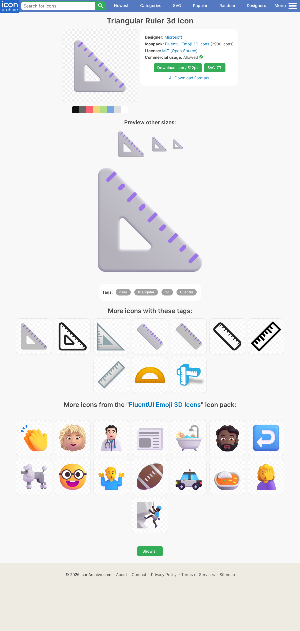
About (121, 574)
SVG (177, 5)
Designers (256, 5)
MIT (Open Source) (180, 50)
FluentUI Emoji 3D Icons (187, 44)
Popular (200, 5)
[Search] (100, 5)
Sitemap (227, 574)
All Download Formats (189, 78)
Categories (150, 5)
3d (167, 292)
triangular (146, 292)
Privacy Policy (163, 574)
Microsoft (173, 37)
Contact (139, 574)
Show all (150, 551)
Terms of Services (198, 574)
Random (227, 5)
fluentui (186, 292)
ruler (123, 292)
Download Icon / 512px (178, 67)
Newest (121, 5)
